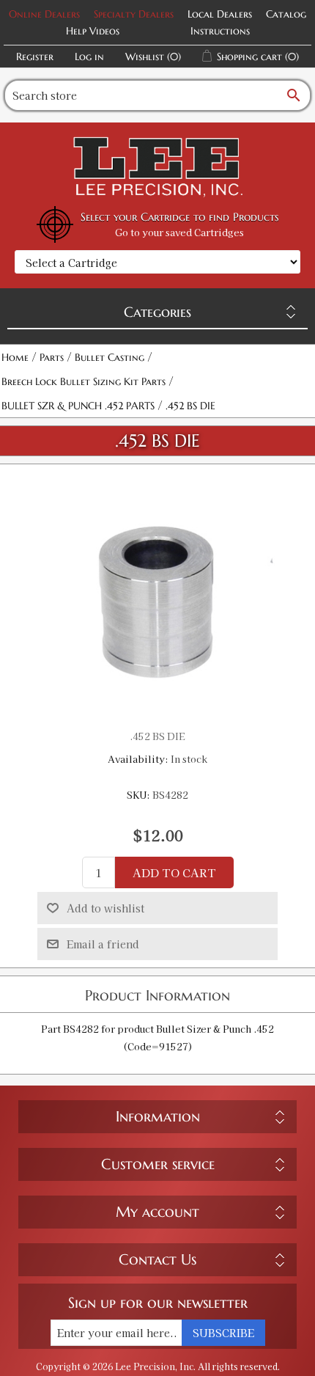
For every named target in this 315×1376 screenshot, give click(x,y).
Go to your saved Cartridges (179, 232)
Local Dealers (220, 14)
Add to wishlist (105, 908)
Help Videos (92, 30)
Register (34, 56)
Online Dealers (44, 14)
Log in (89, 56)
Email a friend (103, 944)
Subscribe (223, 1332)
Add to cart (174, 872)
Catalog (286, 14)
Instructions (220, 30)
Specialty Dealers (134, 14)
